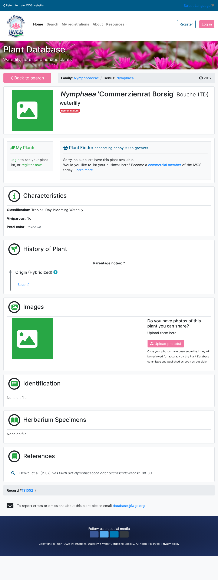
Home (38, 24)
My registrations (75, 24)
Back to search (28, 77)
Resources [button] (115, 24)
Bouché (23, 284)
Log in (207, 24)
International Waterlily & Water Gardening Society (102, 543)
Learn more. (84, 170)
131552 (27, 490)
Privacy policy (170, 543)
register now (32, 165)
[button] (94, 534)
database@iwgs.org (129, 506)
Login (14, 160)
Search (52, 24)
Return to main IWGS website (24, 5)
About (98, 24)
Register (186, 24)
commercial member (164, 165)
